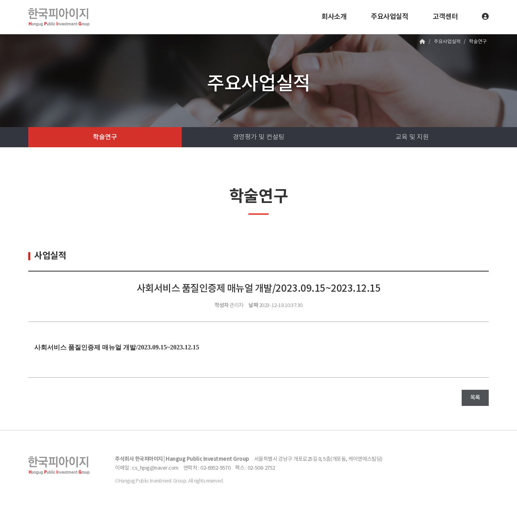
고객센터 (445, 17)
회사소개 (334, 17)
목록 (475, 398)
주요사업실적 (389, 17)
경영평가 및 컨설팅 (258, 137)
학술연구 (105, 137)
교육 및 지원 (412, 137)
